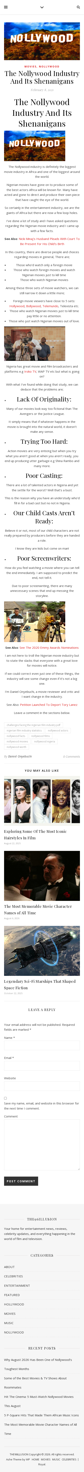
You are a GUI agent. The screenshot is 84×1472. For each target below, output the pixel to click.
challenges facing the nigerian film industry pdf (33, 725)
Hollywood (16, 306)
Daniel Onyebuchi (20, 756)
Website (10, 1078)
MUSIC (8, 1323)
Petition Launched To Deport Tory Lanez (48, 705)
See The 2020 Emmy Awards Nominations (49, 647)
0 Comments (71, 756)
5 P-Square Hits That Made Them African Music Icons (41, 1415)
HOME (35, 1459)
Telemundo (50, 306)
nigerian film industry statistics (24, 730)
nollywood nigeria (44, 741)
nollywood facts (16, 736)
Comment (11, 1116)
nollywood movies (17, 741)
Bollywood (33, 306)
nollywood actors (58, 730)
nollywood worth (16, 747)
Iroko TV (30, 371)
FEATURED (12, 1295)
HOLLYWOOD (14, 1304)
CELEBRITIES (13, 1276)
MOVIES (30, 66)
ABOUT (9, 1267)
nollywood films (40, 736)
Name (9, 1038)
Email (9, 1058)
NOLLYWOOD (49, 66)
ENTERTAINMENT (17, 1285)
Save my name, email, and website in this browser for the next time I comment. (41, 1105)
